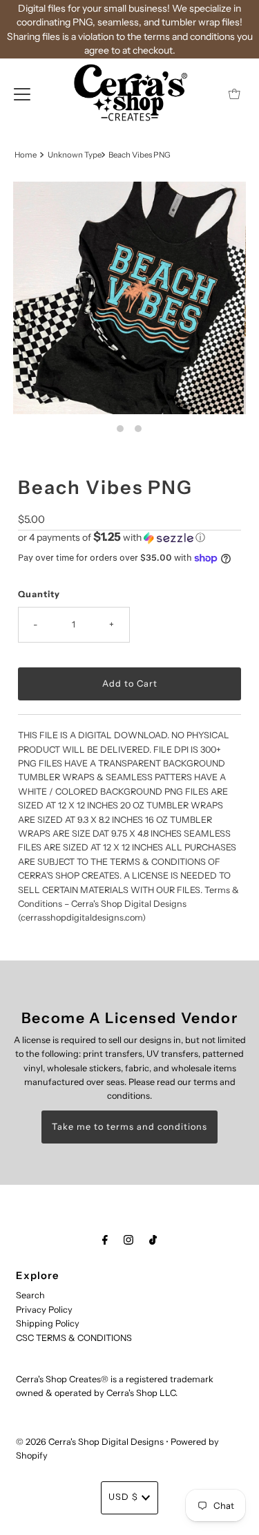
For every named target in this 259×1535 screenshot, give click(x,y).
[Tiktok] (153, 1240)
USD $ (123, 1497)
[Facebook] (105, 1240)
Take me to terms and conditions (129, 1126)
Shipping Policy (47, 1323)
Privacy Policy (44, 1310)
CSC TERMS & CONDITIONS (74, 1338)
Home (26, 155)
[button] (129, 537)
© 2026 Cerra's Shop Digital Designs (90, 1442)
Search (30, 1295)
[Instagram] (128, 1240)
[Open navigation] (22, 93)
